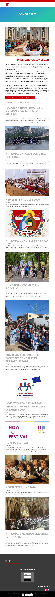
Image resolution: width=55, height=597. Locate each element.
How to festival (17, 442)
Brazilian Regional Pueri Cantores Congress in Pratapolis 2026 (23, 358)
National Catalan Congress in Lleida (26, 155)
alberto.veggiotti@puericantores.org (14, 563)
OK (22, 594)
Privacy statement (29, 594)
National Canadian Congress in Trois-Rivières (27, 535)
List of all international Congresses (20, 98)
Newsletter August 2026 (23, 199)
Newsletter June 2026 (21, 487)
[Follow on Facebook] (48, 590)
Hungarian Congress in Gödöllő (23, 286)
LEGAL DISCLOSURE (10, 566)
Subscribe (27, 580)
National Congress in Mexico (27, 240)
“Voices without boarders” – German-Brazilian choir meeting (26, 111)
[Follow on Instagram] (46, 590)
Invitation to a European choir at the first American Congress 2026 (25, 406)
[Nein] (53, 594)
